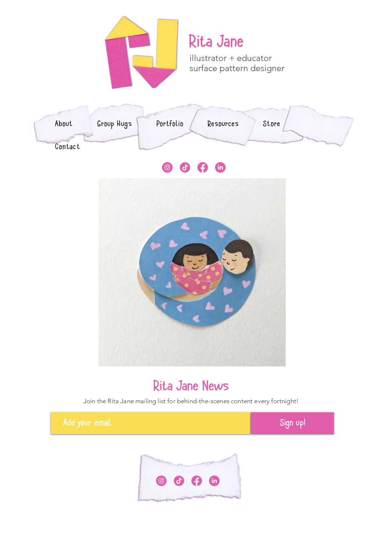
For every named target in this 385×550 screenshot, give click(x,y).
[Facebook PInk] (202, 167)
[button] (170, 124)
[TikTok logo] (185, 167)
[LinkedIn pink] (220, 167)
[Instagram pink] (167, 167)
